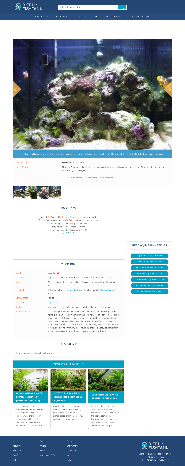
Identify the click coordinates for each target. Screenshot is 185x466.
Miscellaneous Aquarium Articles (150, 279)
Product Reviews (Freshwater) (150, 285)
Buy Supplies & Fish (48, 455)
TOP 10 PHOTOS (62, 17)
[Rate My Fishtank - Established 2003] (29, 7)
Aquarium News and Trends (149, 256)
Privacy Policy (163, 460)
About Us (17, 446)
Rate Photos (18, 450)
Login (69, 460)
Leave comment (106, 178)
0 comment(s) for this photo (84, 178)
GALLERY (81, 17)
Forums (70, 441)
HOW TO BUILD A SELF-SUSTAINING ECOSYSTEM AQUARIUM (68, 397)
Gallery (15, 460)
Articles (43, 446)
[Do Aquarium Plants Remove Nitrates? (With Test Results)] (30, 380)
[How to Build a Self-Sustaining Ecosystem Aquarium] (68, 380)
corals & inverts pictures (75, 217)
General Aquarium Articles (150, 262)
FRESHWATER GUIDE (115, 17)
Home (15, 441)
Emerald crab (107, 290)
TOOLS (96, 17)
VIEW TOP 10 (68, 233)
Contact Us (71, 450)
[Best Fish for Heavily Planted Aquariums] (106, 380)
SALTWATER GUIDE (141, 17)
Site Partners (72, 446)
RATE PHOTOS (41, 17)
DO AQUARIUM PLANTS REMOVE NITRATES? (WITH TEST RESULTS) (29, 397)
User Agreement (149, 460)
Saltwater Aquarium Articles (150, 273)
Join (68, 455)
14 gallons (52, 302)
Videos (42, 450)
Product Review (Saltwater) (149, 291)
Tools (42, 441)
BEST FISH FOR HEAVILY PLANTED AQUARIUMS (105, 396)
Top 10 (15, 455)
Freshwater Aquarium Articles (149, 267)
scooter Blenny (76, 290)
